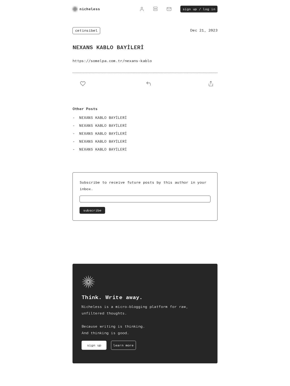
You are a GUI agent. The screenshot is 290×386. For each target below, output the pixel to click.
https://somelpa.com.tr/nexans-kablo (112, 60)
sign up (94, 345)
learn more (123, 345)
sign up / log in (199, 9)
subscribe (92, 210)
